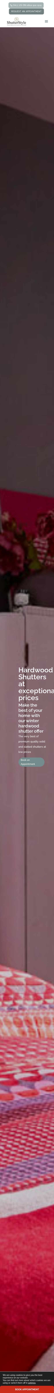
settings (32, 1383)
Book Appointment (27, 1389)
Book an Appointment (28, 762)
